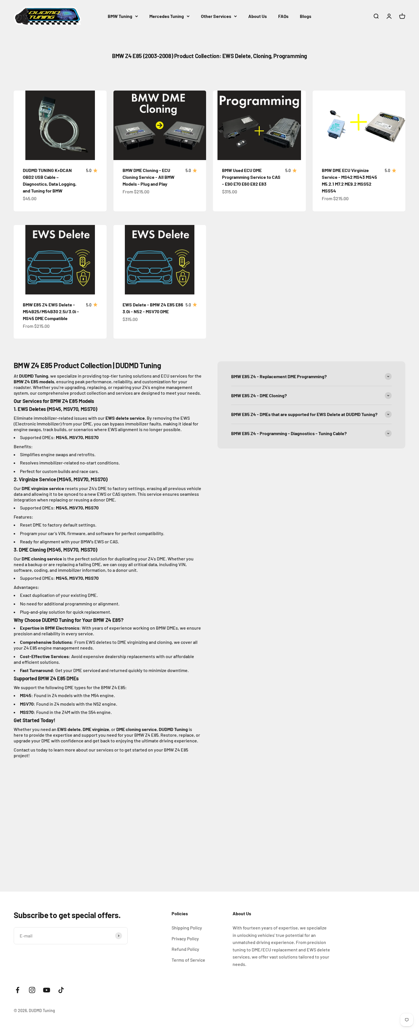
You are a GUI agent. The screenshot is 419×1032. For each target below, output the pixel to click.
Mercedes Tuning (166, 16)
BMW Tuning (120, 16)
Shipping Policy (187, 927)
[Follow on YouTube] (46, 990)
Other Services (216, 16)
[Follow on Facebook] (17, 990)
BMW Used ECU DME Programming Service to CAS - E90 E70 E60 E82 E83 (251, 177)
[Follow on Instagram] (32, 990)
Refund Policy (185, 949)
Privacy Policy (185, 938)
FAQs (283, 16)
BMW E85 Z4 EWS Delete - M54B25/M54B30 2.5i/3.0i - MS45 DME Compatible (51, 311)
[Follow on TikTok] (61, 990)
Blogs (305, 16)
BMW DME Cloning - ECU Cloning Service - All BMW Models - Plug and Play (148, 177)
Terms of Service (188, 960)
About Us (257, 16)
